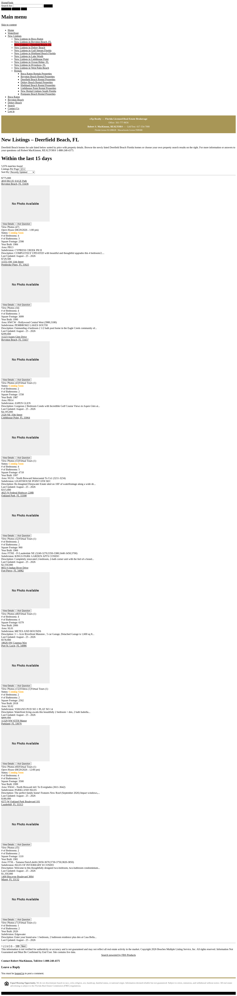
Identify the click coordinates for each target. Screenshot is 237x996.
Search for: (6, 5)
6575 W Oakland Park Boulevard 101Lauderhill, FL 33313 (20, 803)
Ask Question (23, 224)
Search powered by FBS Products (118, 955)
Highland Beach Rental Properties (38, 85)
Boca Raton (14, 96)
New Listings (14, 36)
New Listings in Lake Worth (28, 56)
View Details (8, 224)
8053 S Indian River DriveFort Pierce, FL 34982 (14, 569)
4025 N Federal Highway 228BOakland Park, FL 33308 (17, 494)
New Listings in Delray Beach (29, 47)
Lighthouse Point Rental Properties (38, 88)
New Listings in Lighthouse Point (31, 59)
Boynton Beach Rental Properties (38, 76)
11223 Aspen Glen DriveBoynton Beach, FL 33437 (15, 338)
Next (23, 946)
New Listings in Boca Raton (28, 39)
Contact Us (13, 108)
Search (11, 105)
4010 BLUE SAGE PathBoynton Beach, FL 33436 (15, 182)
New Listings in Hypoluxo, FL (30, 65)
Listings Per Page (10, 169)
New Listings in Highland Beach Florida (35, 53)
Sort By (5, 172)
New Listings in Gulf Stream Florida (32, 50)
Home (11, 30)
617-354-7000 (143, 126)
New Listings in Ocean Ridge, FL (31, 62)
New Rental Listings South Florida (38, 91)
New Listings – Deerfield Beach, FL (32, 44)
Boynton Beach (16, 99)
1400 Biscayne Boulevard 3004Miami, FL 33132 (17, 878)
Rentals (18, 70)
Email (24, 9)
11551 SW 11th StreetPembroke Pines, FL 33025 (15, 263)
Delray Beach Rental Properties (37, 82)
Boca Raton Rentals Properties (36, 73)
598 (17, 946)
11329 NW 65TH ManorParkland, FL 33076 (14, 722)
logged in (19, 973)
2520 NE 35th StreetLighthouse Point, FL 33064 (15, 416)
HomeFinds (7, 2)
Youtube (16, 9)
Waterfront (13, 33)
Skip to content (9, 24)
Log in (11, 111)
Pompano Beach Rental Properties (38, 94)
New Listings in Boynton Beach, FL (32, 41)
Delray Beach (15, 102)
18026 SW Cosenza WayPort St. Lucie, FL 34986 (14, 644)
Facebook (6, 9)
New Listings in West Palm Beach (31, 68)
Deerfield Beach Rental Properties (38, 79)
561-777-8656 (122, 122)
